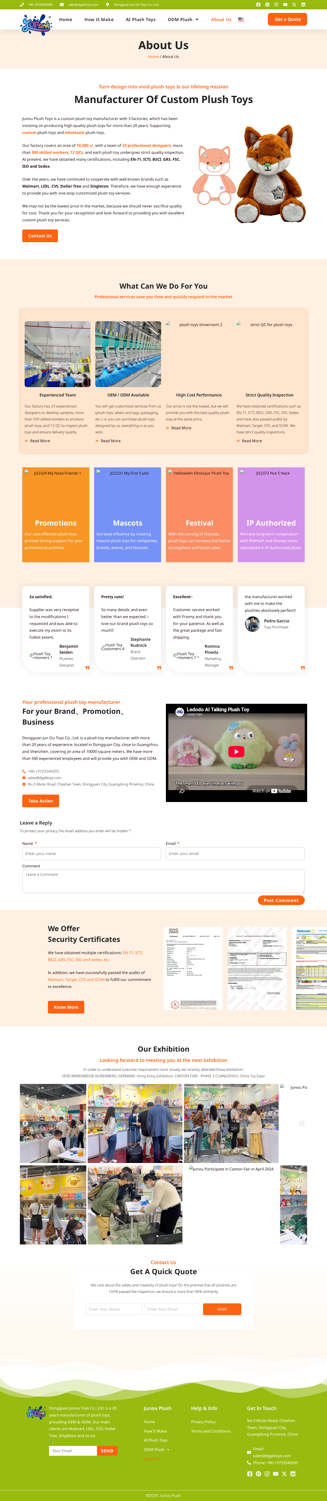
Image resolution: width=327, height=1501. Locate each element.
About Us (221, 19)
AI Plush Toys (141, 19)
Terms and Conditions (211, 1431)
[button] (169, 968)
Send (222, 1309)
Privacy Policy (203, 1421)
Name (28, 843)
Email (171, 843)
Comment (31, 866)
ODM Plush (180, 19)
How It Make (99, 19)
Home (66, 19)
